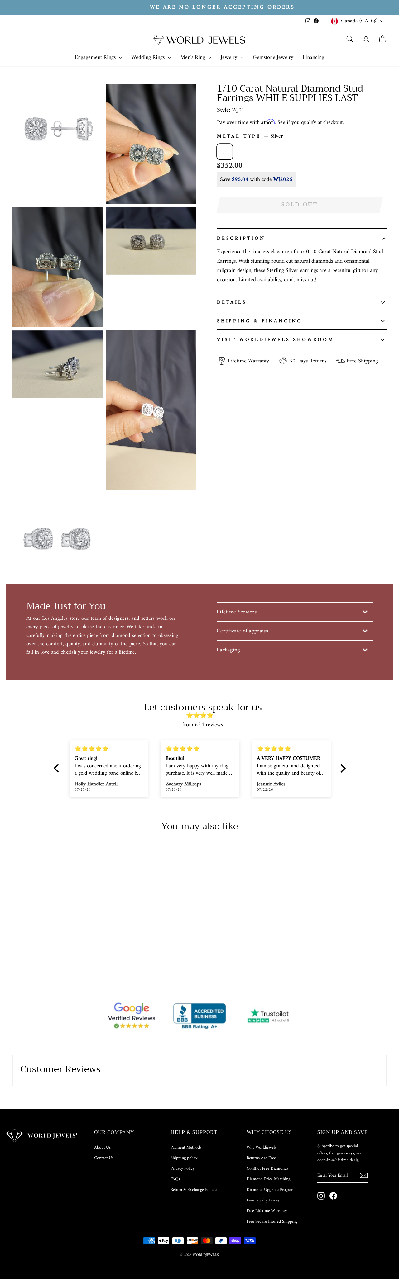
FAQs (175, 1179)
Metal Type (250, 136)
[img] (203, 716)
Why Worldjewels (261, 1147)
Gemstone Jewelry (273, 57)
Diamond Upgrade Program (271, 1190)
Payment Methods (186, 1147)
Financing (313, 57)
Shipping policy (184, 1158)
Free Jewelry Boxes (263, 1200)
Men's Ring (193, 57)
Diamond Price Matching (268, 1179)
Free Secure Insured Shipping (272, 1221)
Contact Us (103, 1158)
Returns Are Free (261, 1158)
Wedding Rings (148, 57)
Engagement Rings (96, 57)
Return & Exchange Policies (194, 1190)
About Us (102, 1147)
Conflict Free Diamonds (267, 1168)
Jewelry (230, 57)
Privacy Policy (183, 1168)
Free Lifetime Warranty (267, 1211)
